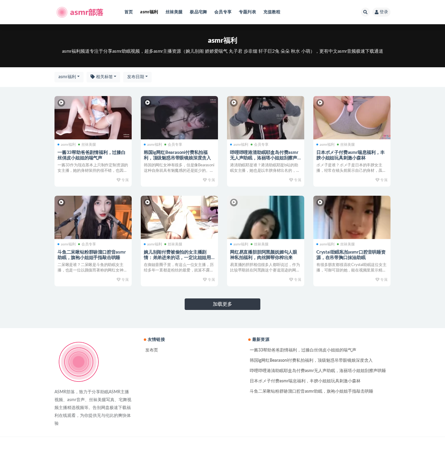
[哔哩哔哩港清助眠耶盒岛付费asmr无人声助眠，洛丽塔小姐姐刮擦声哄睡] (265, 118)
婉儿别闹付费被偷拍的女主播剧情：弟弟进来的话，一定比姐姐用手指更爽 (177, 257)
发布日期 (135, 77)
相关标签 (104, 77)
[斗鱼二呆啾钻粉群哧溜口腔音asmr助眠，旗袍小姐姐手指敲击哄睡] (93, 217)
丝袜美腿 (174, 12)
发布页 (151, 350)
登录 (384, 12)
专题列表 (247, 12)
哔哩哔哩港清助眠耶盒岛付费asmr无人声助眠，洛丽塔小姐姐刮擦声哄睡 (264, 158)
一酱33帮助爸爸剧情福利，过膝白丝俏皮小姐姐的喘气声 (303, 350)
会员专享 (223, 12)
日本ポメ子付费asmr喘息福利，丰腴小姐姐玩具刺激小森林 (305, 381)
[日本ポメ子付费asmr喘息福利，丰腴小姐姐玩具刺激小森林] (352, 118)
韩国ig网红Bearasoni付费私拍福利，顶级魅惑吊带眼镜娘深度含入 (311, 360)
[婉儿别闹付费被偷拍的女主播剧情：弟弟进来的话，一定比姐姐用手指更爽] (179, 217)
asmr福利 (149, 12)
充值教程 (272, 12)
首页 (128, 12)
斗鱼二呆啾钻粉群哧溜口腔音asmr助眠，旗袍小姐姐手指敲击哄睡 (311, 391)
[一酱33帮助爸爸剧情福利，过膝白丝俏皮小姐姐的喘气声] (93, 118)
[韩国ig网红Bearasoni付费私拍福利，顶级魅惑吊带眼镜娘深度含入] (179, 118)
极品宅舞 (198, 12)
